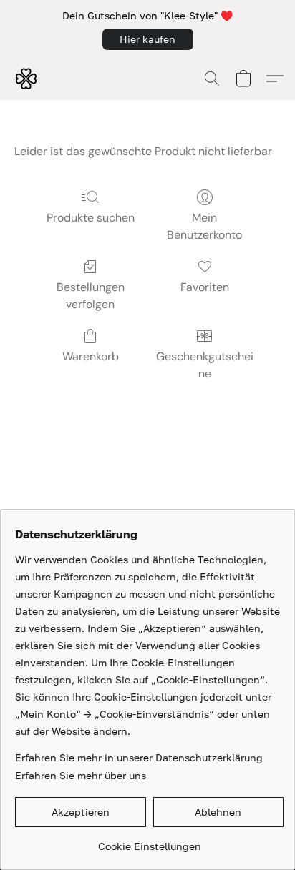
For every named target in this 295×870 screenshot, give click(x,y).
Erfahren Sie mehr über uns (80, 775)
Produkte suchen (91, 217)
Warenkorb (90, 356)
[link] (149, 841)
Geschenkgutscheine (204, 365)
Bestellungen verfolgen (91, 296)
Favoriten (204, 287)
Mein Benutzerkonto (204, 226)
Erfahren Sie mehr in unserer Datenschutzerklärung (139, 757)
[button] (147, 39)
